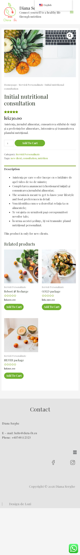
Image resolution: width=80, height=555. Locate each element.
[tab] (40, 169)
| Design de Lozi (16, 504)
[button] (75, 452)
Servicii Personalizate (31, 84)
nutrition (43, 158)
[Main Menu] (71, 12)
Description (12, 169)
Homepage (10, 84)
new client (16, 158)
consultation (30, 158)
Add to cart (30, 143)
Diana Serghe (31, 8)
